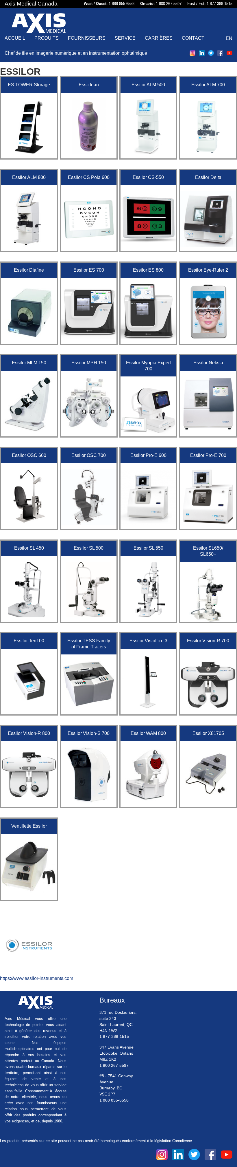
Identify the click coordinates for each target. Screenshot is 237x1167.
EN (229, 38)
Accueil (15, 38)
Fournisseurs (86, 38)
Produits (46, 38)
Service (125, 38)
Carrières (159, 38)
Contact (193, 38)
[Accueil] (39, 24)
